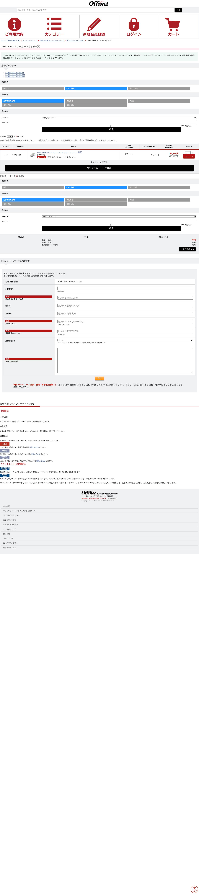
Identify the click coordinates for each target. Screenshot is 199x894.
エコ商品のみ (186, 126)
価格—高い (70, 105)
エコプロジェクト (9, 529)
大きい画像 (134, 88)
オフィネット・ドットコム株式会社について (19, 511)
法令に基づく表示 (9, 520)
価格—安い (7, 105)
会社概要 (6, 506)
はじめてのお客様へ (10, 543)
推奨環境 (6, 534)
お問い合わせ (34, 447)
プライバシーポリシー (11, 515)
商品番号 (69, 101)
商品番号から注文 (9, 548)
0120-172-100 (94, 496)
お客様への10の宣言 (10, 525)
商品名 (132, 101)
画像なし (6, 88)
